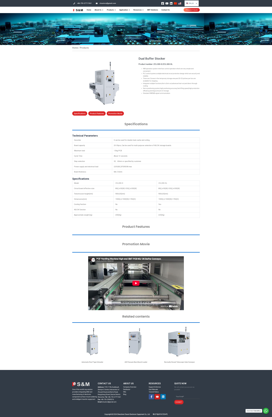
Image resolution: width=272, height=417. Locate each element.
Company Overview (129, 387)
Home (75, 48)
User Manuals (153, 389)
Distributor (126, 389)
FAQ (124, 392)
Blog (124, 394)
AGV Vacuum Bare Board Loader (136, 362)
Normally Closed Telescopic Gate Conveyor (179, 362)
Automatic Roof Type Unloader (92, 362)
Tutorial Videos (154, 392)
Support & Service (155, 387)
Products (84, 48)
